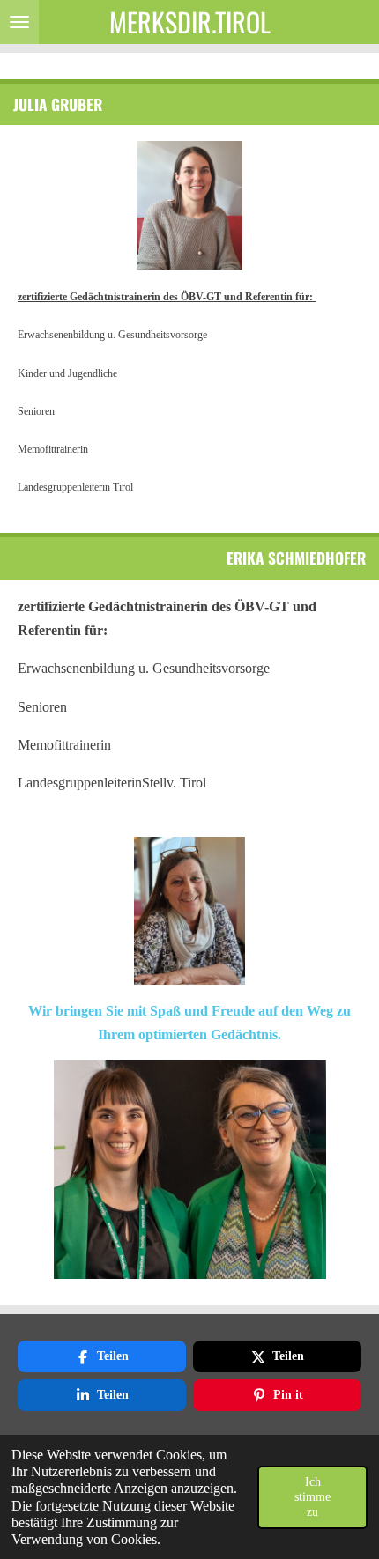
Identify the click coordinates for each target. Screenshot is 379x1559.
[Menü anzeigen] (19, 22)
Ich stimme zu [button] (312, 1496)
